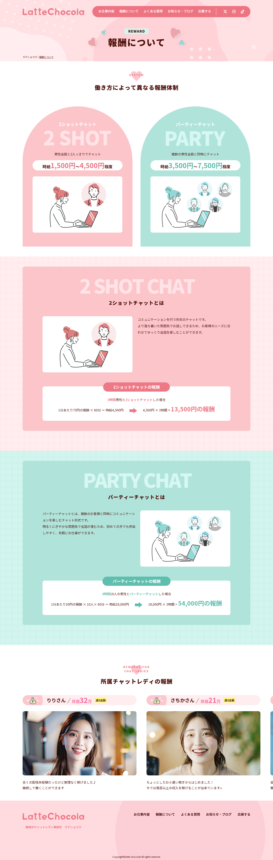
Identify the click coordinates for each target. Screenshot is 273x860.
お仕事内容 (106, 11)
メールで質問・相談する (160, 832)
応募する (204, 11)
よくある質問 (153, 11)
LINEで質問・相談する (221, 832)
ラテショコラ (30, 57)
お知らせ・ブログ (180, 11)
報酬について (128, 11)
